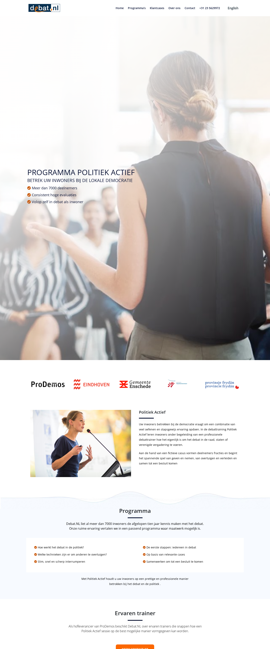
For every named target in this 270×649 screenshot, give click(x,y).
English (233, 8)
